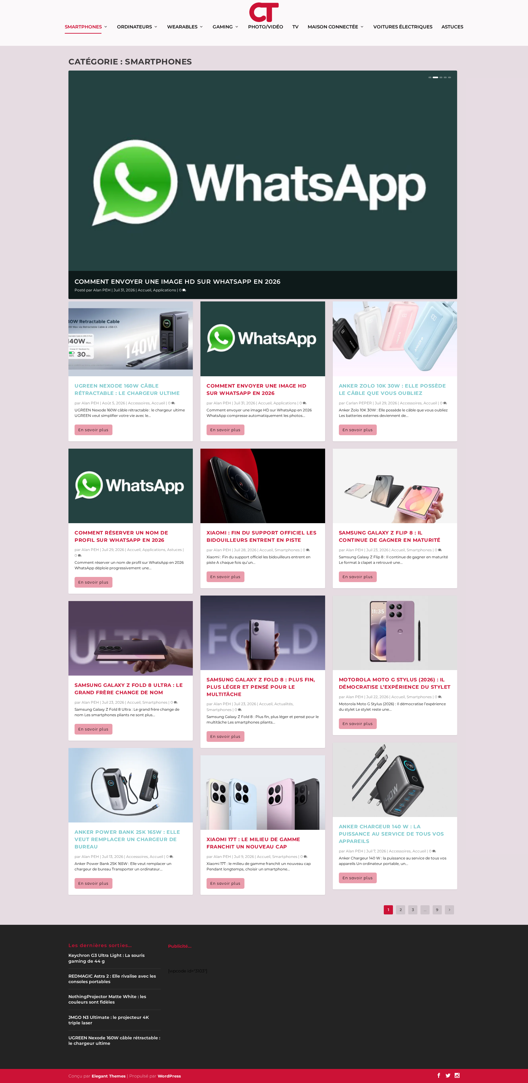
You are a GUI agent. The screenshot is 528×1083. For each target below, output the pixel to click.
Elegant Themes (109, 1076)
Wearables (182, 27)
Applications (164, 290)
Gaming (223, 27)
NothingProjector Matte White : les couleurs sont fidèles (107, 999)
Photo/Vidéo (265, 27)
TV (295, 27)
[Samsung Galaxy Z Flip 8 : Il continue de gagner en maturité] (395, 486)
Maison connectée (333, 27)
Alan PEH (102, 290)
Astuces (452, 27)
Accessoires (139, 403)
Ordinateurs (134, 27)
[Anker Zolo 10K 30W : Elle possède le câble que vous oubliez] (395, 338)
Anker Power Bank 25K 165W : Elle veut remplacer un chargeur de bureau (127, 839)
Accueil (144, 290)
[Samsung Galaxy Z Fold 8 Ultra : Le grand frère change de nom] (130, 638)
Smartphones (83, 27)
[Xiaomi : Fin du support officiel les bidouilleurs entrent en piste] (262, 486)
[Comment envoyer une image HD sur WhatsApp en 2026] (262, 338)
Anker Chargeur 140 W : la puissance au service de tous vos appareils (391, 834)
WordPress (169, 1076)
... (425, 909)
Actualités (283, 704)
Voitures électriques (402, 27)
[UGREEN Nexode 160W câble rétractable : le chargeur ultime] (130, 338)
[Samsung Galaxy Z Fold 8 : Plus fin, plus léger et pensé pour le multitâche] (262, 633)
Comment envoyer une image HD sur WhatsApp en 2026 (178, 281)
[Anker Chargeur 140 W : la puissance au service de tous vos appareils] (395, 779)
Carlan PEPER (359, 403)
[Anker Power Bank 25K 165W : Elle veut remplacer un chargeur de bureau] (130, 785)
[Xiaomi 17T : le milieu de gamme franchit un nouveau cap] (262, 792)
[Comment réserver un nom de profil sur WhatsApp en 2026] (130, 486)
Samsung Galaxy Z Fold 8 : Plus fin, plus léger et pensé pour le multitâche (261, 687)
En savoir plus (93, 430)
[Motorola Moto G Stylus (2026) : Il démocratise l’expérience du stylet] (395, 633)
